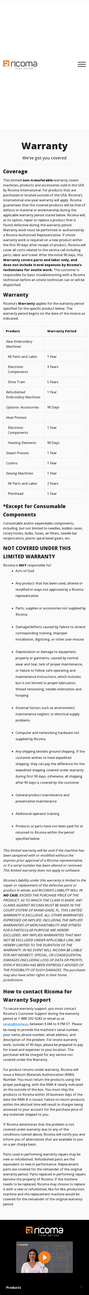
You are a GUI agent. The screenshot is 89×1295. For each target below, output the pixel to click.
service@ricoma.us (15, 1024)
